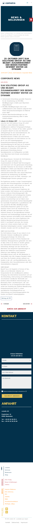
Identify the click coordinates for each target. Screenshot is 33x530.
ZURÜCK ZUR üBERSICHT (16, 309)
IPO (6, 494)
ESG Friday (8, 480)
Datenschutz (15, 522)
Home (2, 33)
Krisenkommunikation (11, 501)
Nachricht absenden (12, 396)
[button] (27, 2)
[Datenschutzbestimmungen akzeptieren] (26, 391)
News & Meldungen (11, 482)
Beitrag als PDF (6, 298)
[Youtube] (6, 509)
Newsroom (8, 472)
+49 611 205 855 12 (16, 356)
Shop (6, 475)
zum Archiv (4, 82)
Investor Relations (10, 489)
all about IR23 (9, 33)
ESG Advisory (9, 492)
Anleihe (7, 497)
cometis (7, 468)
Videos (7, 485)
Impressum (24, 522)
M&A (6, 499)
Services (7, 470)
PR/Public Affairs (10, 504)
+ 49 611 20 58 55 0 (10, 419)
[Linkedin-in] (6, 512)
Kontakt (7, 522)
